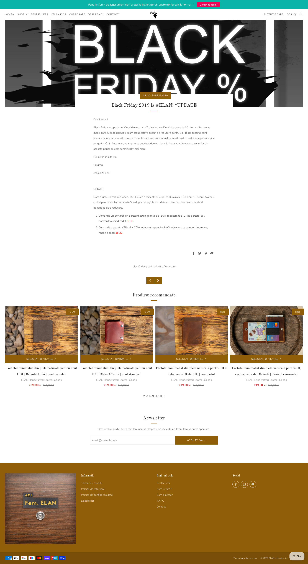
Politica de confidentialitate (97, 495)
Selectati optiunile (39, 359)
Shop (20, 14)
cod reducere (155, 266)
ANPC (160, 501)
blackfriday (139, 266)
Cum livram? (164, 489)
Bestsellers (39, 14)
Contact (112, 14)
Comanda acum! (208, 4)
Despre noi (95, 14)
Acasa (9, 14)
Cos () (291, 14)
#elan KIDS (58, 14)
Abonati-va (195, 440)
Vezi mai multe (153, 396)
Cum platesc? (165, 495)
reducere (170, 266)
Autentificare (273, 14)
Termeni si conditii (91, 483)
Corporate (77, 14)
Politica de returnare (93, 489)
